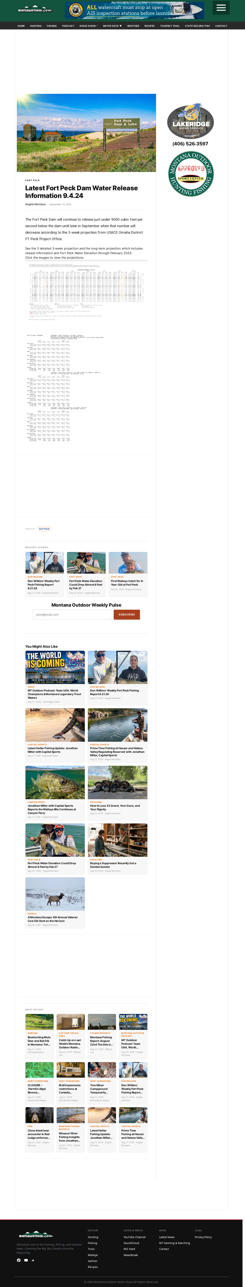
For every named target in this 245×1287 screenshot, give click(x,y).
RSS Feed (129, 1249)
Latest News (167, 1237)
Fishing (52, 25)
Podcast (68, 25)
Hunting (36, 25)
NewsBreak (131, 1255)
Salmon (92, 1261)
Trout (91, 1249)
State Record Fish (197, 25)
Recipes (150, 25)
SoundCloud (131, 1243)
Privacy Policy (203, 1237)
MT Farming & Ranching (174, 1243)
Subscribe (127, 614)
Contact (221, 25)
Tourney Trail (170, 25)
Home (21, 25)
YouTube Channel (135, 1237)
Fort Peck (32, 180)
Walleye (93, 1255)
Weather (133, 25)
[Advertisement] (121, 62)
